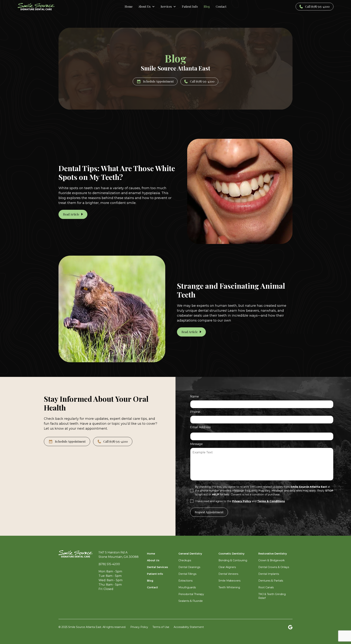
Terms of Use (160, 627)
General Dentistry (190, 553)
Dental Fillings (187, 574)
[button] (146, 6)
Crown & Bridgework (271, 560)
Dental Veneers (228, 574)
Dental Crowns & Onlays (273, 567)
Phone (195, 412)
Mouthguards (187, 587)
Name (194, 396)
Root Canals (266, 587)
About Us (153, 560)
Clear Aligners (227, 567)
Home (129, 6)
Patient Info (190, 6)
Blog (207, 6)
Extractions (185, 580)
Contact (221, 6)
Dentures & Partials (270, 580)
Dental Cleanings (189, 567)
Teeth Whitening (229, 587)
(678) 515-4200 (109, 564)
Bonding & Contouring (232, 560)
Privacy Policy (139, 627)
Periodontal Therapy (191, 594)
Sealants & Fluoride (190, 601)
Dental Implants (268, 574)
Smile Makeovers (229, 580)
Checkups (184, 560)
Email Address (200, 427)
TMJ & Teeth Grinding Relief (272, 596)
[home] (51, 6)
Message (196, 444)
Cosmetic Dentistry (231, 553)
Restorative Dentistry (272, 553)
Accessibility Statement (189, 627)
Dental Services (157, 567)
